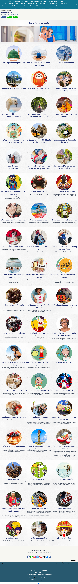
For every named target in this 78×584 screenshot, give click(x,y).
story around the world (14, 14)
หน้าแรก (2, 10)
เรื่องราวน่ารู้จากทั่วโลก (6, 14)
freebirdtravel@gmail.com (36, 577)
